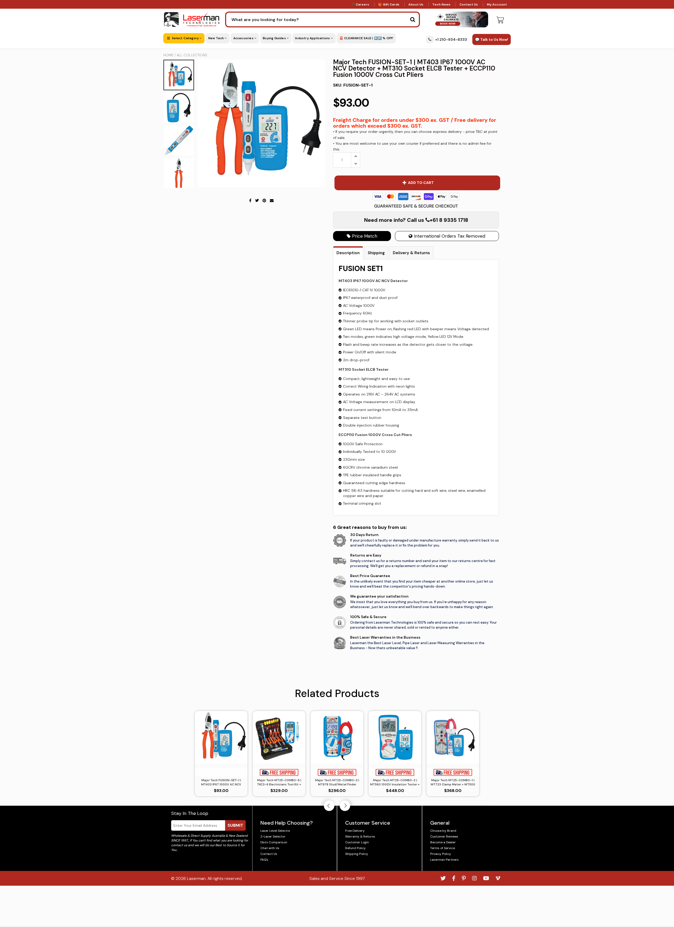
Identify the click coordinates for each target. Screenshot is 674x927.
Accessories (243, 38)
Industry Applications (313, 38)
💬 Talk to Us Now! (491, 39)
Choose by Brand (443, 831)
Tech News (441, 4)
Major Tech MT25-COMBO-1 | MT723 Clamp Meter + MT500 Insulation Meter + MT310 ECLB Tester (453, 782)
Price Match (364, 236)
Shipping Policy (356, 854)
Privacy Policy (440, 854)
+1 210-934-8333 (451, 39)
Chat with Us (269, 848)
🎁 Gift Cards (388, 4)
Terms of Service (442, 848)
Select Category (185, 38)
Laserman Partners (444, 860)
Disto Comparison (273, 842)
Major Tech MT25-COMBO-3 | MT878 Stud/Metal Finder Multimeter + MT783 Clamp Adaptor (337, 782)
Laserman (196, 878)
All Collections (192, 55)
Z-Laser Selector (272, 836)
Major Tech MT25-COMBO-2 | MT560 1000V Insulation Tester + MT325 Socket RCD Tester (395, 782)
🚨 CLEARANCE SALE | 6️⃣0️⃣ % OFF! (366, 38)
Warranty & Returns (360, 836)
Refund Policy (355, 848)
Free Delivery (355, 831)
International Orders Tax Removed (449, 236)
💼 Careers (360, 4)
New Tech (216, 38)
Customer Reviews (444, 836)
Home (168, 55)
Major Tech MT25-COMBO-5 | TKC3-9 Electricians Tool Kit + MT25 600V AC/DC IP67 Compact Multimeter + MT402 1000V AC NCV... (279, 782)
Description (348, 252)
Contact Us (468, 4)
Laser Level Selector (275, 831)
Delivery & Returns (411, 252)
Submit (235, 825)
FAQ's (264, 860)
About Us (415, 4)
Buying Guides (275, 38)
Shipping (376, 252)
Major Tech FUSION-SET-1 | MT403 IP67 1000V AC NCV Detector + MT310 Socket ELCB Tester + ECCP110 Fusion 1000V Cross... (221, 782)
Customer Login (357, 842)
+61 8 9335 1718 (449, 220)
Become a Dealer (443, 842)
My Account (497, 4)
